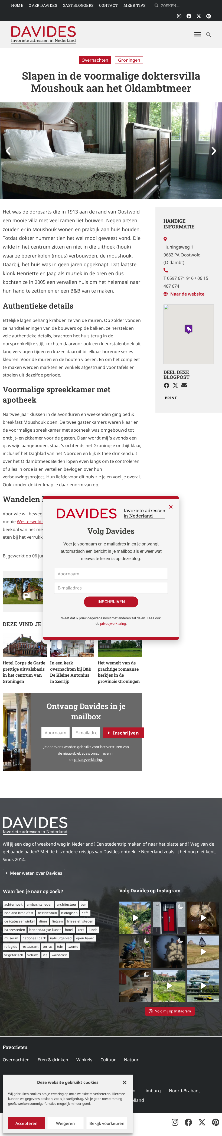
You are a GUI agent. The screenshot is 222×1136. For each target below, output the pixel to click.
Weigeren (65, 1123)
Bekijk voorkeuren (106, 1123)
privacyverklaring (113, 624)
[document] (111, 568)
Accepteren (26, 1123)
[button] (124, 1082)
